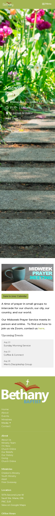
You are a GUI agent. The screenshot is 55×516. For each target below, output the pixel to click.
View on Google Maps (13, 505)
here (41, 328)
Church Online (8, 449)
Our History (7, 455)
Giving (4, 458)
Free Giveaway (9, 482)
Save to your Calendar (15, 296)
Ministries (6, 419)
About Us (6, 440)
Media (4, 422)
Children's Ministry (10, 473)
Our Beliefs (7, 452)
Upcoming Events (12, 335)
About (5, 412)
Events (5, 416)
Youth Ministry (8, 476)
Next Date (12, 118)
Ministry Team (8, 443)
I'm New (5, 446)
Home (5, 409)
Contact (5, 426)
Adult (4, 479)
